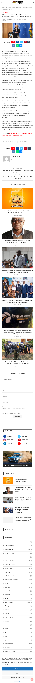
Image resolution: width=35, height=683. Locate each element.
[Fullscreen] (29, 465)
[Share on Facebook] (17, 42)
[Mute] (27, 465)
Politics (18, 621)
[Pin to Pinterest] (25, 42)
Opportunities (18, 617)
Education (18, 572)
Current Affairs (18, 568)
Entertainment (18, 576)
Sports (18, 640)
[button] (32, 655)
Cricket (18, 557)
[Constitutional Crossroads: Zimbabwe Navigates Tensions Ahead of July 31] (17, 349)
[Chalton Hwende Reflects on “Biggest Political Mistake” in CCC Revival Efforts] (17, 257)
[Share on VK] (13, 45)
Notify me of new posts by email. (11, 413)
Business (18, 542)
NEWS (18, 610)
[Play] (5, 465)
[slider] (16, 465)
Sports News (18, 643)
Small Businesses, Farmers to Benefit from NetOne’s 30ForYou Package (23, 479)
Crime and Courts (18, 564)
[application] (17, 459)
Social (18, 628)
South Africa (18, 632)
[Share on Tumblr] (28, 42)
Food (18, 583)
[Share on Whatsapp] (17, 45)
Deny (17, 673)
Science (18, 625)
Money (18, 606)
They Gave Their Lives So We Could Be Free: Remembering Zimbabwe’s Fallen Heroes (23, 519)
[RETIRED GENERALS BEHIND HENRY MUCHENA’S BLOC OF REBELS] (17, 228)
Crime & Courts (18, 561)
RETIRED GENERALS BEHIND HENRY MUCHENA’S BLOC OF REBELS (23, 489)
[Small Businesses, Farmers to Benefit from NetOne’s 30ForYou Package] (17, 198)
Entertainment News (18, 579)
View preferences (17, 677)
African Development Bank (9, 141)
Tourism (18, 647)
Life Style (18, 594)
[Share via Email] (20, 45)
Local (18, 598)
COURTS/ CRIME (18, 553)
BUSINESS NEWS (18, 545)
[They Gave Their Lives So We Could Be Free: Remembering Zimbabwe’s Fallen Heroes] (8, 520)
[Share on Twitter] (21, 42)
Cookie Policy (17, 681)
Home (3, 7)
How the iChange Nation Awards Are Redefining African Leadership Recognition (22, 510)
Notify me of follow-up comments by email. (13, 408)
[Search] (33, 2)
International (18, 591)
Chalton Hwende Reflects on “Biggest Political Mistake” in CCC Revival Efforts (23, 499)
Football (18, 587)
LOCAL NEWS (18, 602)
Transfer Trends (18, 651)
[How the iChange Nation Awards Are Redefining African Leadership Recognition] (17, 287)
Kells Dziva (10, 19)
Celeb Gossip (18, 549)
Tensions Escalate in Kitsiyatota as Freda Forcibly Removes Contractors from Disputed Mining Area (17, 332)
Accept (17, 668)
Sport (18, 636)
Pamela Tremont (23, 141)
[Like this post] (13, 42)
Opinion (18, 613)
